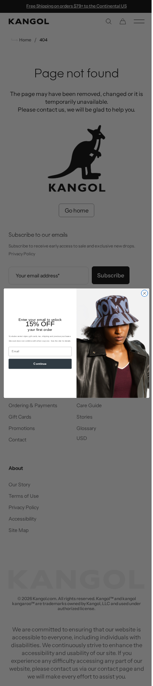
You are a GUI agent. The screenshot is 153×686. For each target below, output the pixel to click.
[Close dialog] (141, 293)
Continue (37, 363)
